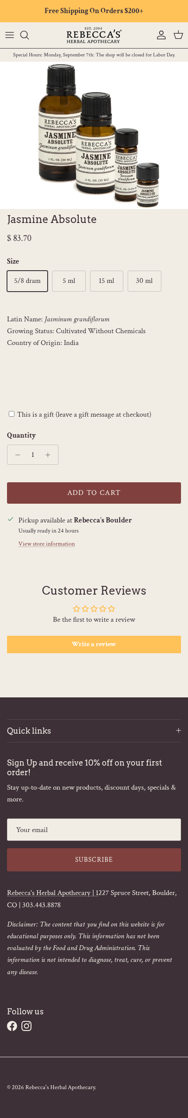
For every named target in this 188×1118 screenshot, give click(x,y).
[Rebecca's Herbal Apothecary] (94, 35)
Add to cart (94, 493)
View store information (46, 544)
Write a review (94, 644)
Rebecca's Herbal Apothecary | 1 (52, 893)
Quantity (21, 435)
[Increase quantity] (50, 454)
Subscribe (94, 860)
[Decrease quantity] (15, 454)
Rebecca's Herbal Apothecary (60, 1087)
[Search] (28, 35)
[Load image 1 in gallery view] (94, 135)
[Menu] (9, 35)
